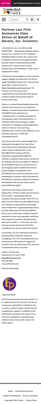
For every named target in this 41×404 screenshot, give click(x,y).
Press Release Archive (24, 391)
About (10, 391)
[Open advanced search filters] (32, 19)
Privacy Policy (31, 400)
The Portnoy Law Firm (23, 51)
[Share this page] (37, 19)
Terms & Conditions (30, 396)
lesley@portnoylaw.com (11, 258)
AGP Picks (5, 3)
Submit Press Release (11, 396)
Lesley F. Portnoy (8, 79)
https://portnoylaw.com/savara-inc (16, 88)
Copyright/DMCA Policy (13, 400)
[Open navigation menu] (4, 19)
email (4, 82)
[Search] (27, 19)
